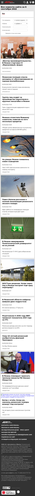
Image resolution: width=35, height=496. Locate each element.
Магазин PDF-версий (8, 432)
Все (3, 13)
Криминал (6, 91)
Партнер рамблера (16, 487)
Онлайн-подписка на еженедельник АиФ (16, 434)
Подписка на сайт (8, 437)
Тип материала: (6, 20)
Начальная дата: (6, 27)
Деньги (4, 330)
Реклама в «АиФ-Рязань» (10, 427)
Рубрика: (4, 23)
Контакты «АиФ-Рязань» (10, 425)
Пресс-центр (24, 430)
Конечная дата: (6, 30)
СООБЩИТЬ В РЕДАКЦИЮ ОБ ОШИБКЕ (14, 439)
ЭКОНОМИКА (6, 71)
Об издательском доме (10, 430)
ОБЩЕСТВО (6, 111)
